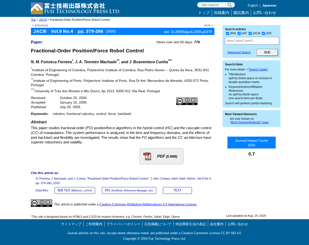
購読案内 (241, 13)
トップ (204, 13)
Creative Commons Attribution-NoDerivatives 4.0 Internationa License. (148, 204)
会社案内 (217, 224)
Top (33, 19)
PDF (167, 156)
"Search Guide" (258, 69)
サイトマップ (71, 224)
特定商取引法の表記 (191, 224)
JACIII (43, 19)
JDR (269, 33)
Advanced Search (239, 52)
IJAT (244, 33)
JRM (233, 33)
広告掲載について (157, 224)
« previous (40, 25)
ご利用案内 (93, 224)
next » (208, 25)
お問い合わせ (264, 13)
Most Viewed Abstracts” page (250, 122)
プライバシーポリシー (123, 224)
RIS (129, 190)
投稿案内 (221, 13)
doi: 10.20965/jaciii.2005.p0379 (188, 32)
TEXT (177, 190)
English (253, 5)
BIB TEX (75, 190)
